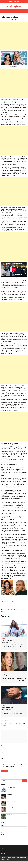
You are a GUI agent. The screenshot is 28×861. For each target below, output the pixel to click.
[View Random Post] (24, 11)
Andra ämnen (3, 825)
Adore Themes (5, 859)
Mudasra (17, 19)
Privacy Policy (3, 853)
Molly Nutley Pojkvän (7, 674)
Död (1, 829)
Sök (24, 780)
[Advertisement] (14, 36)
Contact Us (3, 851)
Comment (3, 728)
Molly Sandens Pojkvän (6, 99)
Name (2, 745)
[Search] (26, 11)
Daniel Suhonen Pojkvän (8, 707)
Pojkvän (7, 599)
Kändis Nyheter (14, 6)
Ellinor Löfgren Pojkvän (8, 640)
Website (2, 758)
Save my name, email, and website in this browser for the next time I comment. (15, 765)
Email (2, 752)
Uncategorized (3, 838)
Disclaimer (3, 848)
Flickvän (2, 834)
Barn (2, 827)
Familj (2, 832)
